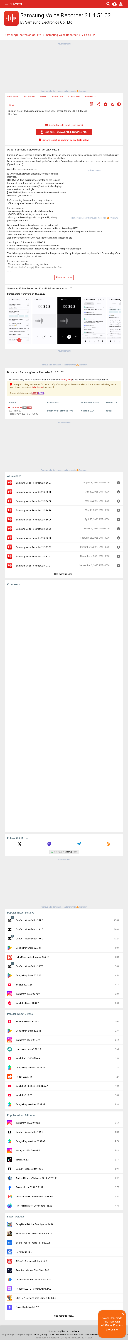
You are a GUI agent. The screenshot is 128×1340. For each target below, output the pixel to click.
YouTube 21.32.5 (24, 984)
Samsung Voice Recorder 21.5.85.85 (34, 529)
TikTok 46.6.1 (22, 1159)
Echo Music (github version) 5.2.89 (32, 957)
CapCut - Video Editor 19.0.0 (29, 938)
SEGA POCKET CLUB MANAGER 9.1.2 (34, 1233)
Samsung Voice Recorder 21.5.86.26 (34, 519)
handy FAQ (66, 379)
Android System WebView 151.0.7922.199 (36, 1178)
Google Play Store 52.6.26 (28, 975)
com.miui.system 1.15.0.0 (28, 1049)
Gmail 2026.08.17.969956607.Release (34, 1196)
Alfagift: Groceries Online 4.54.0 (31, 1261)
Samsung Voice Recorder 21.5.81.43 (34, 556)
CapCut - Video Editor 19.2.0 (29, 1132)
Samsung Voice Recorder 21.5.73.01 (34, 565)
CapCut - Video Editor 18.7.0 (29, 966)
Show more (62, 277)
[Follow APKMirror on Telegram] (79, 845)
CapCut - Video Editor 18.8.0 (29, 920)
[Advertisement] (64, 67)
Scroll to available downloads (66, 132)
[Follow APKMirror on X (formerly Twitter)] (19, 845)
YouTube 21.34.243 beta (28, 1058)
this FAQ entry (36, 387)
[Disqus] (64, 709)
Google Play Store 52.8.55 (28, 1031)
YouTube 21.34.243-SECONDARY (32, 1086)
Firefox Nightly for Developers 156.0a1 (34, 1206)
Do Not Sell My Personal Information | (67, 1334)
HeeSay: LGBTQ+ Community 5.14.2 (33, 1289)
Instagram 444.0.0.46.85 (28, 1150)
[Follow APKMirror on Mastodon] (49, 845)
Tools (10, 104)
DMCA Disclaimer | (95, 1334)
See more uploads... (64, 574)
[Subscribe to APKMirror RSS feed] (108, 845)
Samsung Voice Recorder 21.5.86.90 (34, 510)
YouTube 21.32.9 (24, 1095)
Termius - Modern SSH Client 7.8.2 (32, 1270)
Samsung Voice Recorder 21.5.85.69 (34, 547)
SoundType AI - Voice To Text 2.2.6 (33, 1242)
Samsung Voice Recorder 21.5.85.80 (34, 538)
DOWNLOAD (57, 97)
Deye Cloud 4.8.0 (24, 1252)
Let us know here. (70, 1331)
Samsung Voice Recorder (62, 35)
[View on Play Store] (105, 104)
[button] (91, 104)
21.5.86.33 (40, 294)
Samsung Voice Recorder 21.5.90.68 (34, 492)
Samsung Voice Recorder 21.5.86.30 (34, 501)
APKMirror (16, 3)
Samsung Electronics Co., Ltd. (49, 22)
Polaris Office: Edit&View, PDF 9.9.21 (33, 1279)
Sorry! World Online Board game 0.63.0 (35, 1224)
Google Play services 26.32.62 (30, 1141)
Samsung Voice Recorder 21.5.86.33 (34, 483)
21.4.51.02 (16, 407)
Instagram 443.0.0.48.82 (28, 1123)
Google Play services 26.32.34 (30, 1104)
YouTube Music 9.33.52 (27, 1003)
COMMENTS (90, 97)
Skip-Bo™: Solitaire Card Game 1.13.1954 (36, 1298)
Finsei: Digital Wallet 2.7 (27, 1307)
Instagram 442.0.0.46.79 (28, 1040)
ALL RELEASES (74, 97)
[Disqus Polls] (64, 628)
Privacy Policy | (41, 1334)
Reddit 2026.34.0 (24, 1077)
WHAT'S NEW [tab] (12, 97)
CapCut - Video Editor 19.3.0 (29, 1169)
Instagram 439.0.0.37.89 (28, 994)
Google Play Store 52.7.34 (28, 948)
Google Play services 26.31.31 (30, 1067)
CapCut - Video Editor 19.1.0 (29, 929)
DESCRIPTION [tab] (29, 97)
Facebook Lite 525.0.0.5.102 (29, 1187)
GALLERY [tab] (44, 97)
